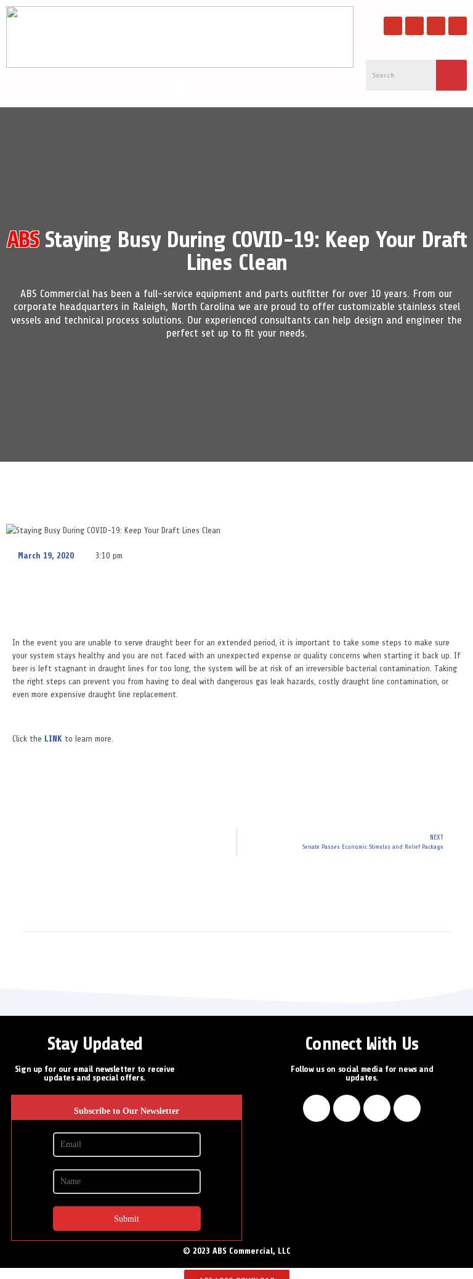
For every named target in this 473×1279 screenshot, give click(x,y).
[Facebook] (393, 26)
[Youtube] (436, 26)
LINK (53, 738)
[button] (179, 90)
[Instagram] (414, 26)
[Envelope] (457, 26)
